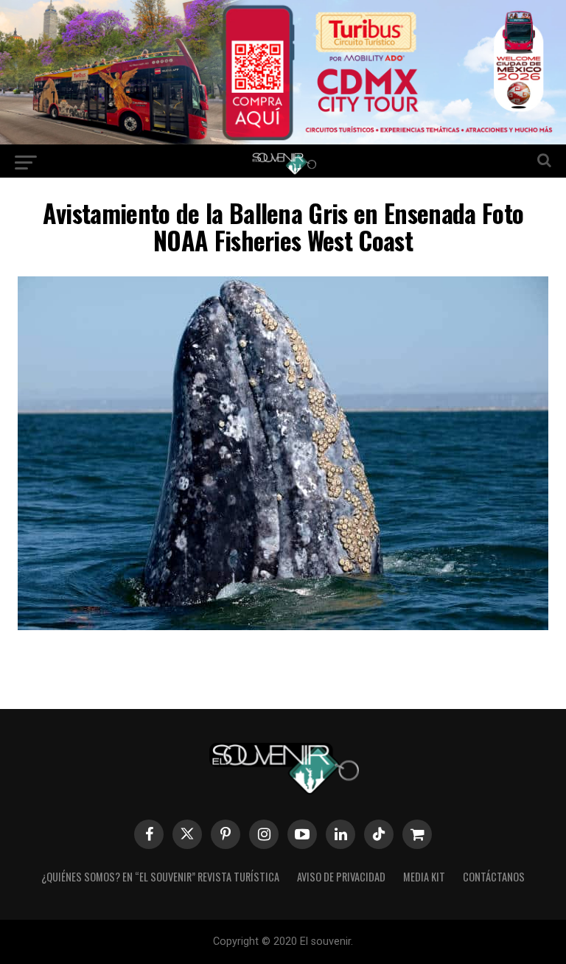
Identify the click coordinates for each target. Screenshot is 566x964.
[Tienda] (417, 834)
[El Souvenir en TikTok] (379, 834)
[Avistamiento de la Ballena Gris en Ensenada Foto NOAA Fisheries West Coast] (283, 625)
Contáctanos (494, 876)
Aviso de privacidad (341, 876)
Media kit (424, 876)
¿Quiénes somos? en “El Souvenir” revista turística (160, 876)
